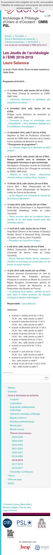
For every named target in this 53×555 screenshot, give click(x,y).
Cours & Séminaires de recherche (20, 38)
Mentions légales (10, 507)
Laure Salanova (29, 303)
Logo (5, 510)
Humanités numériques (21, 471)
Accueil (8, 35)
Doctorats (12, 391)
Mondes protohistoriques (22, 421)
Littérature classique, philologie (25, 413)
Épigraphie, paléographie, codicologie (22, 408)
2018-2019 (33, 41)
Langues (14, 399)
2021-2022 (17, 448)
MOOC (11, 483)
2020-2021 (17, 452)
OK (36, 8)
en (46, 15)
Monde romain (17, 429)
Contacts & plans (11, 504)
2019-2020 (17, 456)
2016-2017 (17, 467)
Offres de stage (15, 479)
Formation (19, 35)
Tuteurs (11, 475)
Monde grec (16, 425)
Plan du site (25, 507)
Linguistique (16, 402)
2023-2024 (17, 440)
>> (46, 377)
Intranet (12, 510)
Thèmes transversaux (14, 41)
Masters (11, 387)
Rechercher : (8, 372)
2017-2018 (17, 464)
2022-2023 (17, 444)
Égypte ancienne (18, 417)
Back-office (26, 504)
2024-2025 (17, 437)
